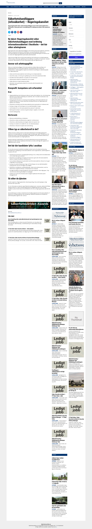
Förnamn (71, 28)
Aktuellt (54, 223)
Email (70, 22)
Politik (40, 6)
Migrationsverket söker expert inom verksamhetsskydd (76, 103)
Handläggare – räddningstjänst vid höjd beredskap (58, 371)
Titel (70, 39)
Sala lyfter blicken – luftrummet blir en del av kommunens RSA (58, 186)
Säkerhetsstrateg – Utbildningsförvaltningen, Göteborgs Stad (58, 440)
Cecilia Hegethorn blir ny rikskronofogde (75, 191)
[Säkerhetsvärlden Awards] (29, 208)
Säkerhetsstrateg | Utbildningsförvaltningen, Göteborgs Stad (58, 324)
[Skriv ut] (21, 32)
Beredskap (25, 6)
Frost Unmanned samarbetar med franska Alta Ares (76, 223)
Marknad (10, 211)
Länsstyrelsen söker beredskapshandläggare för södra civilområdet (76, 127)
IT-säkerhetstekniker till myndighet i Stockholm (75, 114)
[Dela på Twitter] (9, 32)
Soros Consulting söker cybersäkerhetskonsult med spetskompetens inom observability (59, 252)
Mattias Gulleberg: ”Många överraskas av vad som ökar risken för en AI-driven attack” (59, 63)
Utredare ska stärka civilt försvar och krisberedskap (75, 143)
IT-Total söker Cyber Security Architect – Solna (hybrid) (20, 228)
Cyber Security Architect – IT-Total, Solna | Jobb (59, 395)
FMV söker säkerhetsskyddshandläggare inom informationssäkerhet (76, 122)
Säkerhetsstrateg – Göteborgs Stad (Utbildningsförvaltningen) (59, 347)
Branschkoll (33, 6)
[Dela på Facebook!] (12, 32)
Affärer (54, 461)
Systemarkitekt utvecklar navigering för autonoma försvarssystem (75, 110)
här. (56, 526)
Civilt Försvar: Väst (16, 6)
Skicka (76, 57)
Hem (8, 6)
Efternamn (71, 33)
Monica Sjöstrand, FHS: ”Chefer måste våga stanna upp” (59, 152)
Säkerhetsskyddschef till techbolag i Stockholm (75, 139)
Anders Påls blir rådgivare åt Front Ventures (76, 150)
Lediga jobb (53, 6)
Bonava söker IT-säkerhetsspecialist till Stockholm (75, 118)
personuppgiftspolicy (76, 53)
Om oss (83, 6)
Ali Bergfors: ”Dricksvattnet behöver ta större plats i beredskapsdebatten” (59, 92)
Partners (77, 6)
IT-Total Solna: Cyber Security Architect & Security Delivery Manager (23, 237)
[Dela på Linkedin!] (15, 32)
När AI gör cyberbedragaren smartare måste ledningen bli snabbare (59, 30)
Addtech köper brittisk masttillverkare (57, 458)
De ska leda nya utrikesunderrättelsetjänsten (76, 166)
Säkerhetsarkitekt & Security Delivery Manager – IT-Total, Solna (59, 417)
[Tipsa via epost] (18, 32)
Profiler (46, 6)
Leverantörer (69, 6)
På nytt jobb (61, 6)
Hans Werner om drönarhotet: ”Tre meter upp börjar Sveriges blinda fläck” (59, 120)
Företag (70, 45)
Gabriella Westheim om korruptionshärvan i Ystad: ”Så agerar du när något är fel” (76, 289)
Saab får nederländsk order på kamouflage (59, 506)
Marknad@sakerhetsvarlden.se (14, 212)
